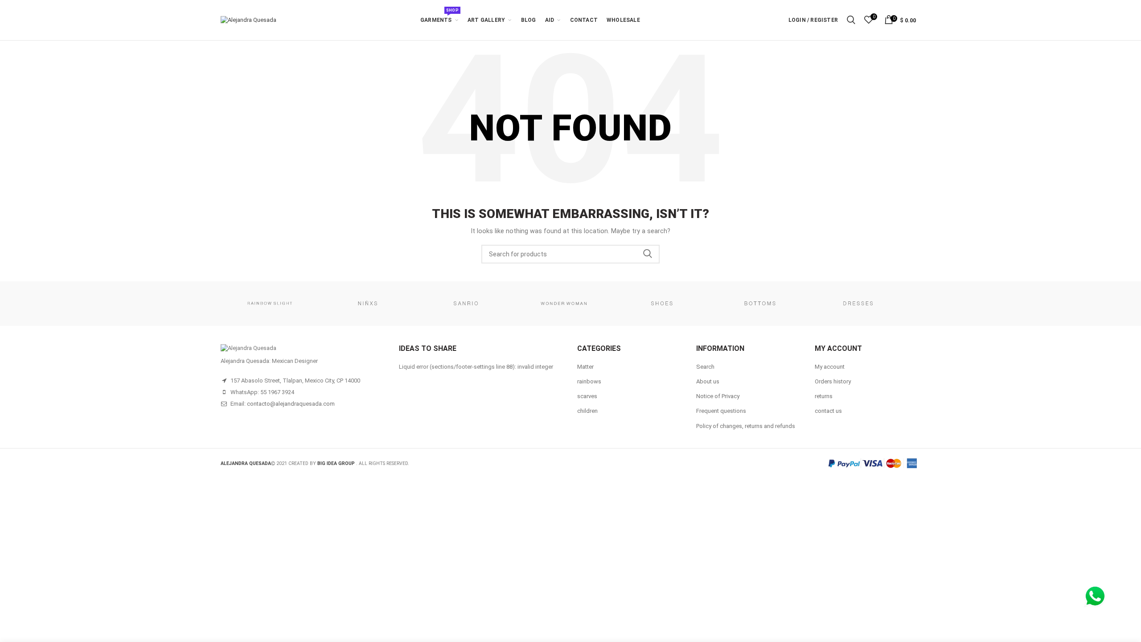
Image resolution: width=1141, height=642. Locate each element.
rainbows (589, 381)
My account (830, 366)
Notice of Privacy (717, 396)
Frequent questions (721, 410)
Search (647, 254)
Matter (585, 366)
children (587, 410)
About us (707, 381)
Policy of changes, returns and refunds (745, 426)
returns (824, 396)
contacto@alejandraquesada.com (291, 403)
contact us (828, 410)
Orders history (833, 381)
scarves (587, 396)
